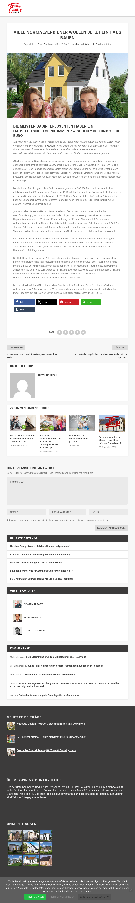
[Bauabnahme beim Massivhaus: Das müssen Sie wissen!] (112, 423)
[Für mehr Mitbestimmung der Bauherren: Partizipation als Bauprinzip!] (53, 423)
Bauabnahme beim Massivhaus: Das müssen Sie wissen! (110, 440)
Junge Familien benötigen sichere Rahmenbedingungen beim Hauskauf (65, 665)
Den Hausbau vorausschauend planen (78, 438)
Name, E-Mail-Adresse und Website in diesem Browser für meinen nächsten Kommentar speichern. (60, 520)
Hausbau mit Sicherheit (82, 44)
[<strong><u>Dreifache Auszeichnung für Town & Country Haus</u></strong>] (11, 752)
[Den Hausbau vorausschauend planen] (82, 423)
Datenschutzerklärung (94, 896)
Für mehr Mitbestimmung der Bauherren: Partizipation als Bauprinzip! (51, 441)
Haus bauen (50, 145)
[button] (24, 302)
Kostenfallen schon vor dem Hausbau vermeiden (50, 674)
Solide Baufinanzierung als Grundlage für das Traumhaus (56, 657)
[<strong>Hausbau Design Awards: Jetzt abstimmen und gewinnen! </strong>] (11, 726)
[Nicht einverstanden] (131, 890)
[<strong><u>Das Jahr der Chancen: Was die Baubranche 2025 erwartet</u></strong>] (23, 423)
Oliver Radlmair (45, 44)
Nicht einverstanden (62, 896)
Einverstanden (35, 896)
